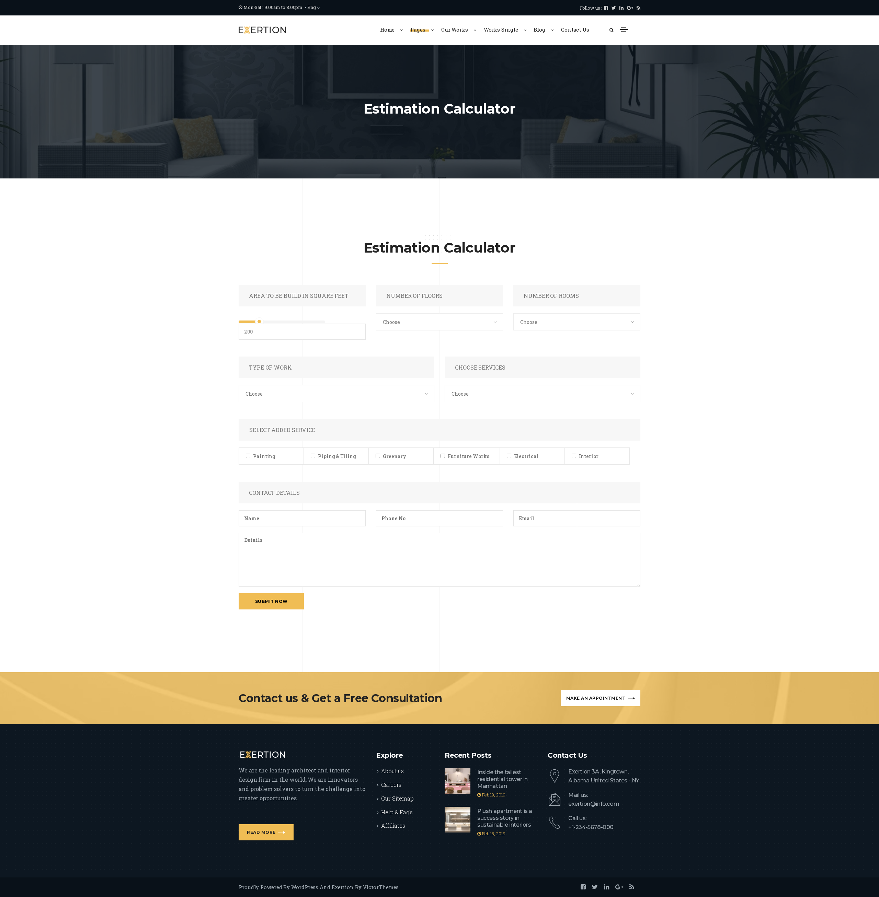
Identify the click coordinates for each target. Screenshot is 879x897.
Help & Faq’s (397, 812)
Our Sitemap (397, 798)
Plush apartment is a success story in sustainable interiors (504, 818)
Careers (391, 784)
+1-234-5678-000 (591, 827)
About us (392, 770)
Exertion (343, 887)
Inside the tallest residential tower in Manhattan (502, 779)
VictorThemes (381, 887)
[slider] (259, 321)
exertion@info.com (593, 804)
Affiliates (393, 825)
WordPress (304, 887)
